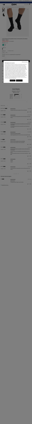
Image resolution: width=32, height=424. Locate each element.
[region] (16, 72)
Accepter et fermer (19, 80)
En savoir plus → (12, 80)
